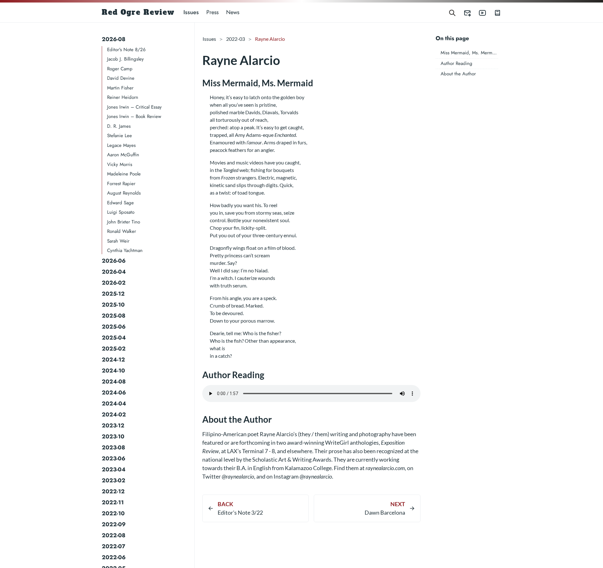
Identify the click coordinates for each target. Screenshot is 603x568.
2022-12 (113, 491)
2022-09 (114, 524)
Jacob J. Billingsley (125, 59)
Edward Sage (120, 202)
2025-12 (113, 294)
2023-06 (113, 458)
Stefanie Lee (119, 135)
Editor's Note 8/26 (126, 49)
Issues (191, 12)
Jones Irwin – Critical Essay (134, 107)
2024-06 (114, 392)
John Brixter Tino (123, 221)
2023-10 (113, 436)
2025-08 (113, 316)
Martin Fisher (120, 87)
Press (212, 12)
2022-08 (113, 535)
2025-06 (114, 327)
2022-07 (113, 546)
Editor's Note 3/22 (240, 512)
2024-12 (113, 360)
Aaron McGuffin (123, 155)
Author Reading (456, 63)
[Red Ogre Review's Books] (493, 12)
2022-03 (235, 39)
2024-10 (113, 371)
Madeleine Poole (124, 174)
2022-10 (113, 513)
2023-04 (114, 469)
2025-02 (114, 349)
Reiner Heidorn (122, 97)
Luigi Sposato (120, 212)
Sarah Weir (118, 241)
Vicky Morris (119, 164)
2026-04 (114, 272)
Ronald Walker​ (121, 231)
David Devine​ (120, 78)
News (232, 12)
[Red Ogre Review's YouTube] (478, 12)
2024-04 (114, 403)
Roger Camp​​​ (120, 68)
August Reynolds (124, 193)
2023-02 (113, 480)
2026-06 (114, 261)
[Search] (452, 12)
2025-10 (113, 305)
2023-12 (113, 425)
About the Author (458, 74)
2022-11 (113, 502)
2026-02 (114, 283)
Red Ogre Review (138, 12)
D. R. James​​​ (119, 126)
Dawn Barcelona (385, 512)
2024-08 (114, 382)
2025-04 (114, 338)
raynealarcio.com (385, 467)
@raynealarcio (238, 476)
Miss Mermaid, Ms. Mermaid (469, 53)
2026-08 (113, 39)
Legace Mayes (121, 145)
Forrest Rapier (121, 183)
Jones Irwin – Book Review (134, 116)
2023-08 (113, 447)
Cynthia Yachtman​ (125, 250)
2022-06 (114, 557)
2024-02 (114, 414)
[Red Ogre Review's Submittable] (463, 12)
